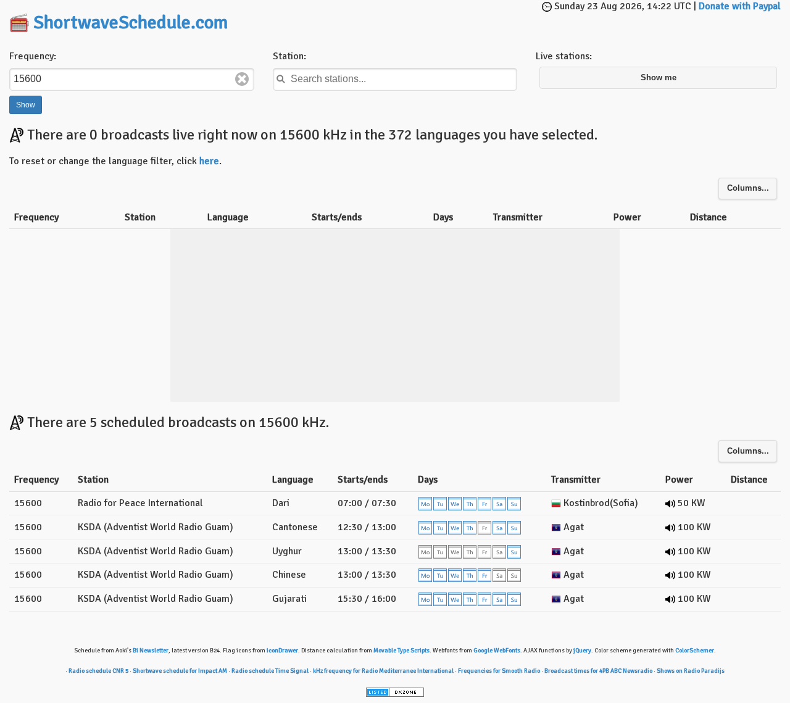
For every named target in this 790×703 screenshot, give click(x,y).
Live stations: (564, 56)
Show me (658, 77)
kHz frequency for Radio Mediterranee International (383, 671)
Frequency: (32, 56)
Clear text (242, 79)
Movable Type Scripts (401, 650)
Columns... (748, 188)
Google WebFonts (496, 650)
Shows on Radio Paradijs (691, 671)
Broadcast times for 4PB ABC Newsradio (598, 671)
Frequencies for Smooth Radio (499, 671)
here (209, 161)
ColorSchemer (694, 650)
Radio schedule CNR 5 (98, 671)
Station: (289, 56)
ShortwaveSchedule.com (130, 22)
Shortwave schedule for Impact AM (180, 671)
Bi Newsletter (150, 650)
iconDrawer (282, 650)
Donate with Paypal (740, 6)
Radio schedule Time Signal (270, 671)
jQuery (582, 650)
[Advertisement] (417, 18)
